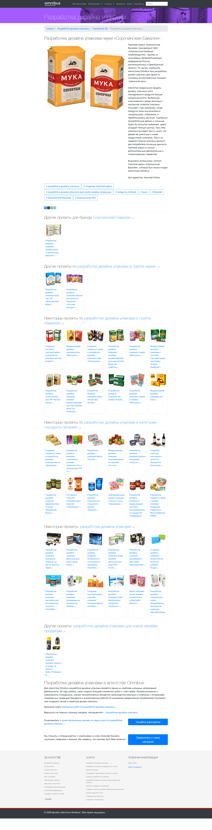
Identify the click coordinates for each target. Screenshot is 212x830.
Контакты (139, 4)
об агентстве (49, 766)
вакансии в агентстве (52, 783)
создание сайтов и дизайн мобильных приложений (105, 789)
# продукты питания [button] (125, 192)
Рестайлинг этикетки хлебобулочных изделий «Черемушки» (73, 501)
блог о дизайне (49, 777)
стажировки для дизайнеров (54, 787)
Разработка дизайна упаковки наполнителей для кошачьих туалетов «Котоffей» (51, 600)
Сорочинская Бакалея (112, 217)
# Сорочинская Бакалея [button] (58, 197)
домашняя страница (51, 763)
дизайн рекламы (92, 770)
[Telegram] (54, 208)
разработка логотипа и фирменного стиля (101, 766)
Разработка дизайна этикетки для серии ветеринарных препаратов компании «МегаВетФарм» (158, 601)
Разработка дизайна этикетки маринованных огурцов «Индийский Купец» (52, 504)
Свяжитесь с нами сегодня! (148, 739)
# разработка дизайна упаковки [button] (62, 186)
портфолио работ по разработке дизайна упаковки (88, 707)
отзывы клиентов (50, 770)
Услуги (108, 4)
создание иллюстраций (94, 799)
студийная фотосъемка (94, 796)
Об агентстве (79, 4)
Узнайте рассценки (148, 722)
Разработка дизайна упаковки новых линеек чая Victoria (94, 396)
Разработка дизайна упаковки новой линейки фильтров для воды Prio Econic (115, 559)
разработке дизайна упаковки (121, 712)
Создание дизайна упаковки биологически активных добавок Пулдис (156, 559)
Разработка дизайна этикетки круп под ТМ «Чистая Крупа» (52, 396)
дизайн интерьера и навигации (97, 786)
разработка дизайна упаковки (105, 526)
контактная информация (53, 790)
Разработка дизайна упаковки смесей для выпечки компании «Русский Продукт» (74, 298)
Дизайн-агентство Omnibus (66, 812)
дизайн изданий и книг (94, 793)
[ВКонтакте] (45, 208)
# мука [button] (143, 192)
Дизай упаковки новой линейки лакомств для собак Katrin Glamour (136, 597)
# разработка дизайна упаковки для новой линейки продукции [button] (78, 192)
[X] (48, 208)
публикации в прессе (52, 780)
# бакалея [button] (157, 192)
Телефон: (54, 794)
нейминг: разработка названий (97, 777)
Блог (129, 4)
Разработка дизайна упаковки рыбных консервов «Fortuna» (137, 456)
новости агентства (51, 773)
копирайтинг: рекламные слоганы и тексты (102, 773)
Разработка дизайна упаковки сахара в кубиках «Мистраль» (137, 396)
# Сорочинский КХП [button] (85, 197)
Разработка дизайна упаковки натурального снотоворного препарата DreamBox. (93, 559)
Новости (120, 4)
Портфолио (94, 4)
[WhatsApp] (51, 208)
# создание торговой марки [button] (97, 186)
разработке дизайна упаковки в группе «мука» (117, 266)
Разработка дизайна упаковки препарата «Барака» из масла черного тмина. (52, 559)
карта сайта (132, 763)
